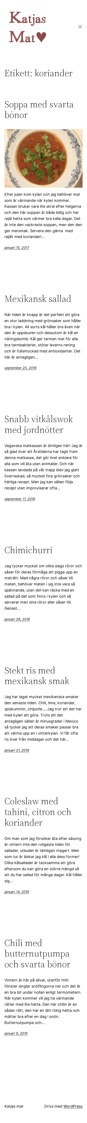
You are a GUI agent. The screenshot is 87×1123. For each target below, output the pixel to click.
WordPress (73, 1106)
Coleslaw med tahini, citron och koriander (37, 812)
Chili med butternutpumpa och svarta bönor (37, 954)
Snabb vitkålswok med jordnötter (38, 424)
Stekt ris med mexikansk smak (36, 675)
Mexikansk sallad (37, 298)
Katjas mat (13, 1106)
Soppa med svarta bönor (39, 109)
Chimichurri (28, 550)
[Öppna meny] (80, 26)
